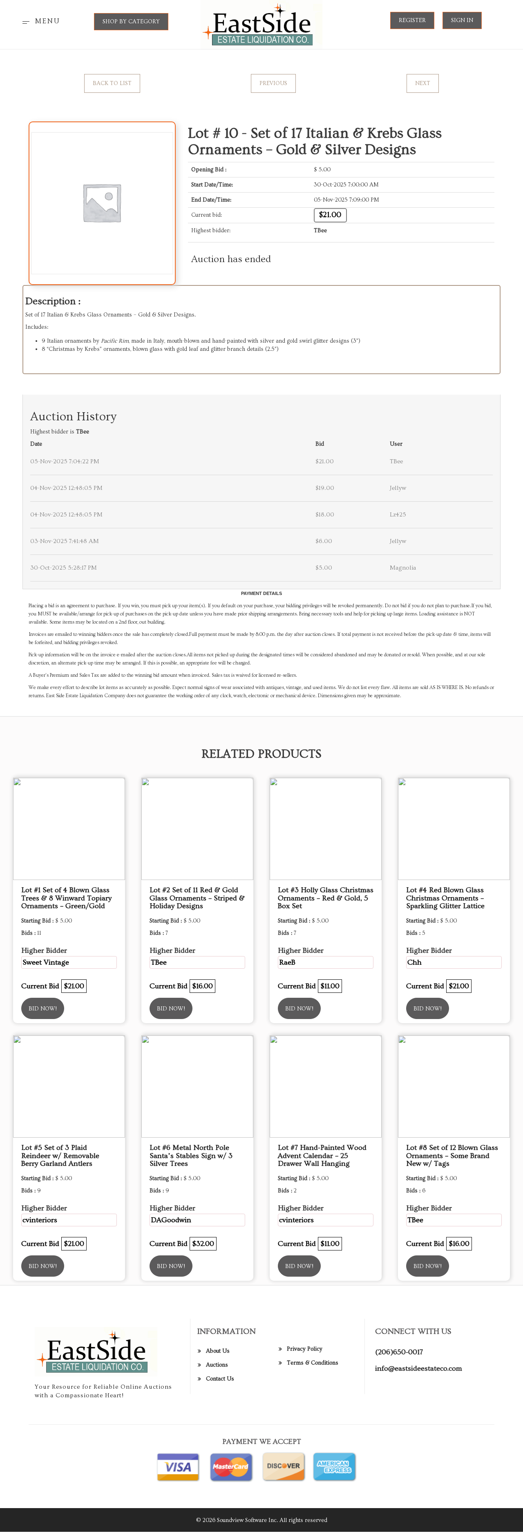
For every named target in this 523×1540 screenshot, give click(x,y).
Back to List (112, 83)
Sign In (462, 20)
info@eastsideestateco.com (418, 1368)
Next (422, 83)
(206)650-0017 (399, 1352)
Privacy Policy (304, 1349)
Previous (273, 83)
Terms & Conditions (312, 1363)
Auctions (217, 1365)
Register (412, 20)
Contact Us (220, 1379)
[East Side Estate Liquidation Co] (262, 23)
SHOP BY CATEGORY (131, 21)
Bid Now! (43, 1009)
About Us (218, 1351)
